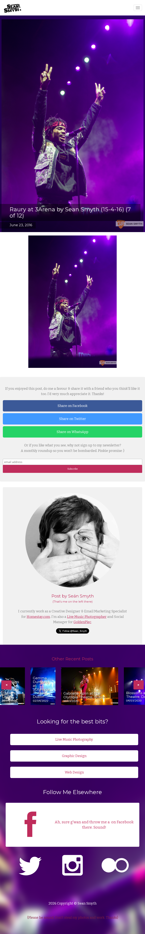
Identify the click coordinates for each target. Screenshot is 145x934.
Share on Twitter (72, 419)
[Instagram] (72, 866)
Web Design (74, 772)
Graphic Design (74, 756)
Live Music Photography (74, 739)
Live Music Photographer (86, 617)
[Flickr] (115, 866)
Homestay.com (38, 617)
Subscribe (72, 469)
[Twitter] (29, 866)
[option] (12, 686)
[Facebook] (30, 841)
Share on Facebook (72, 406)
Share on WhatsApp (72, 432)
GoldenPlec (82, 622)
